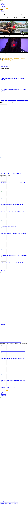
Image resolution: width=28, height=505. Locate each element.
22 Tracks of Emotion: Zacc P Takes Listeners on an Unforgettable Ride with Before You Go (14, 262)
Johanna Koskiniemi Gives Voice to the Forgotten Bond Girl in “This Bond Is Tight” (13, 211)
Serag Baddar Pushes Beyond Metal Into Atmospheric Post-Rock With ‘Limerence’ (13, 182)
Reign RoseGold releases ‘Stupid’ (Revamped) (5, 66)
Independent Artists (3, 394)
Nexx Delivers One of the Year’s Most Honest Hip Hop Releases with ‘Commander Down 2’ (14, 255)
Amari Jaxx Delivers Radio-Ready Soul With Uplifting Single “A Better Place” (12, 204)
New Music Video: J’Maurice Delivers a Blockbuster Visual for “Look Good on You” (13, 240)
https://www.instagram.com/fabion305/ (6, 60)
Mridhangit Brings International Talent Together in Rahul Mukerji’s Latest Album (12, 358)
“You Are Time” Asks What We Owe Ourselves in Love (9, 226)
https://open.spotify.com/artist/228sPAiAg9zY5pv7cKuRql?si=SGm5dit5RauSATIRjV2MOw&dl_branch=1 (13, 58)
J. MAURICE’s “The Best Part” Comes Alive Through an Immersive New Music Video (13, 387)
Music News (2, 3)
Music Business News (3, 6)
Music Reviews (3, 4)
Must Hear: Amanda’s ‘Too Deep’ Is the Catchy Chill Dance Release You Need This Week (13, 233)
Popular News (2, 324)
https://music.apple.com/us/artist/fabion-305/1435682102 (9, 59)
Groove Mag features (3, 2)
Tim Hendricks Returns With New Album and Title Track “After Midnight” (10, 173)
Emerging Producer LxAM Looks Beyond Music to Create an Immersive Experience (13, 197)
